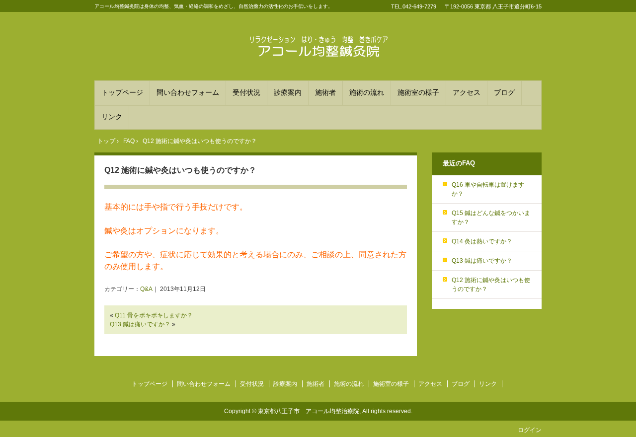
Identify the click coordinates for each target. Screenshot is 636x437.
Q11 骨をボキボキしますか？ (154, 315)
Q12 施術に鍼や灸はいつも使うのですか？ (180, 170)
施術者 (325, 92)
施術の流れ (366, 92)
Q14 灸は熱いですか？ (482, 241)
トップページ (122, 92)
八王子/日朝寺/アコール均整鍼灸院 (318, 47)
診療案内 (288, 92)
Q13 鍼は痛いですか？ (140, 324)
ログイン (530, 430)
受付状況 (246, 92)
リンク (111, 117)
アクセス (466, 92)
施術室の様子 (418, 92)
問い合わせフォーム (188, 92)
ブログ (504, 92)
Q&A (146, 289)
